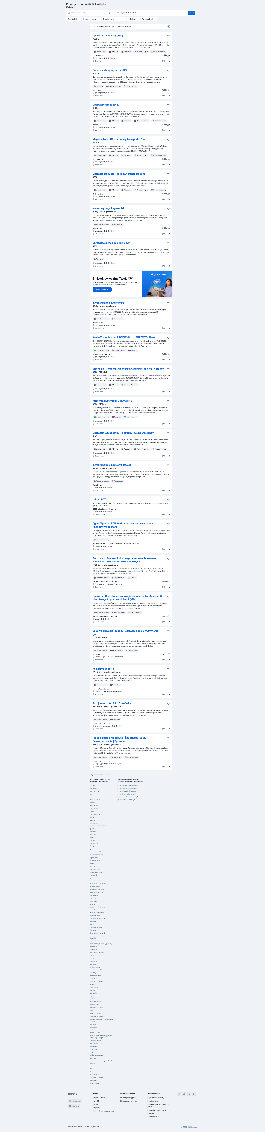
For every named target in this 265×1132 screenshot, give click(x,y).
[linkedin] (194, 1094)
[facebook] (179, 1094)
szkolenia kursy (95, 860)
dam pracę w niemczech (98, 918)
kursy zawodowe (95, 1013)
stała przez (93, 866)
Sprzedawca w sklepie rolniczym (111, 242)
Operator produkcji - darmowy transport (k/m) (119, 173)
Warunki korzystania (75, 1127)
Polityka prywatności (92, 1127)
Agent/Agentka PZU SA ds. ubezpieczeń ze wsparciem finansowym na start (124, 525)
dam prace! (93, 788)
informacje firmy (95, 975)
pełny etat (93, 901)
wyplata (92, 996)
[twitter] (189, 1094)
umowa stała (94, 843)
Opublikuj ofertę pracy (128, 1098)
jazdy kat (93, 999)
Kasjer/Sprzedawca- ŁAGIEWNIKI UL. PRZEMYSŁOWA (124, 337)
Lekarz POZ (99, 499)
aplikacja (93, 1024)
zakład (92, 837)
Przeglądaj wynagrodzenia (157, 1110)
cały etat (93, 811)
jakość (92, 924)
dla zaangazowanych (97, 1077)
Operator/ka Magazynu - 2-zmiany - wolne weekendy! (123, 432)
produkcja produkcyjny (97, 852)
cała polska (93, 1027)
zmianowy (93, 947)
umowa (92, 840)
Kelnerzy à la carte (103, 668)
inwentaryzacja (95, 797)
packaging (93, 961)
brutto (92, 958)
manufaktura (94, 895)
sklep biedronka (95, 800)
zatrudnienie (94, 805)
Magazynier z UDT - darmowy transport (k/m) (119, 139)
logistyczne (94, 858)
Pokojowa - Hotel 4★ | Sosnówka (112, 703)
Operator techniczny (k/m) (108, 35)
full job (92, 846)
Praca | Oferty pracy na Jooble (104, 1111)
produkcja (93, 785)
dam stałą (93, 993)
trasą (91, 1052)
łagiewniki (93, 941)
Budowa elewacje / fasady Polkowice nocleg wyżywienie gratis (125, 632)
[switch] (169, 26)
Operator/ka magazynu (106, 104)
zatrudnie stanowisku (97, 913)
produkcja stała (95, 1033)
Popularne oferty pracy (156, 1098)
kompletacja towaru (96, 1007)
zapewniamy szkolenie (97, 881)
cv (91, 1069)
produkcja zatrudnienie (97, 907)
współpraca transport (97, 889)
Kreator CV (152, 1113)
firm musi (93, 930)
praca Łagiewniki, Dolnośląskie (127, 785)
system (92, 984)
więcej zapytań (95, 1083)
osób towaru (94, 987)
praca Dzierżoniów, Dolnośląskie (127, 788)
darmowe (93, 964)
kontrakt (93, 910)
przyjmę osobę (94, 823)
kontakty (93, 973)
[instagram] (184, 1094)
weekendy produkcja (97, 892)
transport (93, 820)
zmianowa (93, 1049)
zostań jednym (95, 1030)
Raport (167, 61)
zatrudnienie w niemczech (98, 884)
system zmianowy (96, 872)
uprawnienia (94, 1066)
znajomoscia (94, 1046)
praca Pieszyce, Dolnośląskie (126, 794)
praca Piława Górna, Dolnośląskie (128, 797)
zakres (92, 863)
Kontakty (96, 1101)
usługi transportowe (96, 1016)
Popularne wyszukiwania (99, 775)
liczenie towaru (95, 887)
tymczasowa (94, 808)
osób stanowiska (95, 1002)
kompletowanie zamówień (98, 826)
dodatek (93, 1058)
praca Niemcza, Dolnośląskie (126, 800)
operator (93, 831)
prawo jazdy (94, 949)
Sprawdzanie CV (153, 1117)
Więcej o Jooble (99, 1098)
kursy (91, 1010)
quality (92, 955)
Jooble (194, 1127)
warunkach (93, 1080)
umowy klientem (95, 1040)
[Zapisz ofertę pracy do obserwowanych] (168, 36)
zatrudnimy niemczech (97, 952)
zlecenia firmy (94, 1004)
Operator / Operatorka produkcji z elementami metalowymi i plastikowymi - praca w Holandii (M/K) (127, 598)
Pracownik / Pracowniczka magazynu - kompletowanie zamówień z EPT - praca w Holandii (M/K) (124, 560)
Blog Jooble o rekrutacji (128, 1101)
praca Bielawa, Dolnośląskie (126, 791)
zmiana (92, 904)
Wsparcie (96, 1108)
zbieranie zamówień (96, 855)
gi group (92, 829)
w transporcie (94, 1074)
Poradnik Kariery (153, 1101)
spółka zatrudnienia (96, 1055)
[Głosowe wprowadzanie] (109, 13)
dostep (92, 990)
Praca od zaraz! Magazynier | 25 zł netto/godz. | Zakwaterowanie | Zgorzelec (120, 739)
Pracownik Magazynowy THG (110, 70)
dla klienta (93, 978)
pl (90, 849)
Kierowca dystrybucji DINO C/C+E (112, 400)
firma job (93, 898)
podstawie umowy (96, 927)
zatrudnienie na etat (97, 1043)
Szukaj (191, 13)
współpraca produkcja (97, 970)
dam (91, 794)
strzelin (92, 817)
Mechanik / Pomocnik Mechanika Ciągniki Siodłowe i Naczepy (128, 368)
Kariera (95, 1104)
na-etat (92, 803)
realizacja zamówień (96, 981)
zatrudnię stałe (95, 869)
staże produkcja (95, 967)
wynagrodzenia (95, 915)
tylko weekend (95, 814)
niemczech (93, 875)
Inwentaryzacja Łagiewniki (108, 208)
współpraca (93, 921)
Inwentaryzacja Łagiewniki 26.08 (112, 464)
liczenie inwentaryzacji (97, 933)
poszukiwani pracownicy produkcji (101, 944)
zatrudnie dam (94, 791)
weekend (93, 834)
